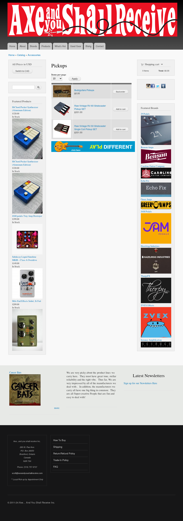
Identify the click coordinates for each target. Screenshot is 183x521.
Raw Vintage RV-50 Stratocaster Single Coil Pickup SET (90, 127)
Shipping (57, 446)
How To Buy (59, 440)
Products (45, 46)
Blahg (88, 46)
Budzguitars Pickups (84, 90)
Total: (161, 70)
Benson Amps (147, 147)
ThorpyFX (145, 276)
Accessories (34, 55)
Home (12, 46)
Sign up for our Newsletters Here (140, 383)
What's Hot (60, 46)
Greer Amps (146, 199)
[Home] (93, 20)
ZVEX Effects (147, 305)
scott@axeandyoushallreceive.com (27, 473)
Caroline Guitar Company (153, 166)
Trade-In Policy (60, 460)
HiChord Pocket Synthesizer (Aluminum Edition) (25, 109)
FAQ (55, 466)
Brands (33, 46)
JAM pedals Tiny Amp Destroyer (27, 216)
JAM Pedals (146, 211)
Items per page (58, 74)
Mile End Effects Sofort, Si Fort (26, 301)
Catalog (21, 55)
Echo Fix (145, 180)
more (56, 408)
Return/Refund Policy (64, 453)
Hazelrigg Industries (150, 246)
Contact (100, 46)
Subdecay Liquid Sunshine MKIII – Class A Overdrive (24, 258)
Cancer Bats (15, 372)
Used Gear (75, 46)
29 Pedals (145, 113)
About (23, 46)
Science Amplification (151, 339)
